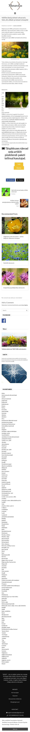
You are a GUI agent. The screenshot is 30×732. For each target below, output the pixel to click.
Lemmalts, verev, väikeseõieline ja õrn (11, 500)
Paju (3, 569)
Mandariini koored (6, 531)
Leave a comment (17, 25)
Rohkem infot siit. (14, 724)
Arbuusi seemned (6, 398)
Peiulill (3, 573)
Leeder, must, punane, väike (9, 496)
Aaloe (3, 393)
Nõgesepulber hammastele (9, 562)
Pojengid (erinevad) (7, 582)
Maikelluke (4, 527)
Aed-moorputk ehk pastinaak (9, 395)
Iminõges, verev (6, 433)
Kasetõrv (4, 458)
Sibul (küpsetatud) (6, 616)
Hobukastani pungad (7, 422)
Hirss (3, 418)
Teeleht (4, 633)
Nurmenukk (5, 558)
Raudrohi (4, 600)
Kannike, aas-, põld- (7, 449)
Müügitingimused (15, 702)
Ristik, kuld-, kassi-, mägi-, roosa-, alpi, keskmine (14, 605)
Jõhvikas (4, 442)
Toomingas (4, 634)
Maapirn (4, 520)
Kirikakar (4, 469)
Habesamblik (5, 411)
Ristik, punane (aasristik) (8, 604)
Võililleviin (4, 658)
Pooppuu (4, 584)
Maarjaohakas (5, 524)
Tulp (3, 640)
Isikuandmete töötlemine (15, 699)
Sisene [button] (18, 168)
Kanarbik (4, 447)
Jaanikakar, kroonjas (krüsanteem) (10, 437)
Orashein (4, 565)
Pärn (3, 593)
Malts (3, 529)
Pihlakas (4, 576)
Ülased (3, 663)
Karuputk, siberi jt (6, 453)
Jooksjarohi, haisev (6, 438)
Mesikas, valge (5, 536)
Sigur (3, 618)
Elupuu (3, 406)
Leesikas (4, 498)
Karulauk (4, 451)
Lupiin (3, 513)
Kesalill (3, 462)
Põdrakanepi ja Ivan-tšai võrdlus (10, 596)
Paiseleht (4, 567)
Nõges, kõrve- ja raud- (7, 560)
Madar (3, 525)
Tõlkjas (3, 642)
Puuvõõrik (4, 591)
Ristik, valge (5, 602)
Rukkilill (4, 607)
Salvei (3, 613)
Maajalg (4, 518)
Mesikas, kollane (6, 535)
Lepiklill (3, 502)
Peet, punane (5, 571)
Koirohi (3, 473)
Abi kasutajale (15, 692)
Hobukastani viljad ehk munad (9, 420)
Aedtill (3, 397)
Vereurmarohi (5, 649)
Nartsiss (4, 556)
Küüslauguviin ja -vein (7, 493)
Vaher (3, 647)
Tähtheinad (5, 643)
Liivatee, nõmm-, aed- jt (8, 506)
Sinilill (3, 620)
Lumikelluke (5, 509)
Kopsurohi (4, 476)
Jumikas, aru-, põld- (6, 440)
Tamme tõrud (5, 631)
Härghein (4, 429)
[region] (15, 725)
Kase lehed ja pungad (7, 455)
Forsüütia (4, 409)
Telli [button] (18, 164)
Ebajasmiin (4, 402)
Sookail (3, 623)
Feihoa (3, 408)
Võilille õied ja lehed (7, 654)
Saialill (3, 609)
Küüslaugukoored (6, 491)
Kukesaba (4, 480)
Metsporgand (5, 542)
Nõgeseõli (4, 564)
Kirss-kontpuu (5, 471)
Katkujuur (4, 460)
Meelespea (4, 533)
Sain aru (15, 729)
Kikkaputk (4, 467)
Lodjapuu (4, 507)
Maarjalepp (4, 522)
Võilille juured (5, 656)
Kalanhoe (4, 446)
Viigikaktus (4, 653)
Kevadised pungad (6, 464)
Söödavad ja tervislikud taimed (9, 629)
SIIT (13, 361)
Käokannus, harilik (6, 489)
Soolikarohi (4, 625)
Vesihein (4, 651)
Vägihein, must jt (6, 660)
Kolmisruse (5, 475)
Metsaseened (5, 538)
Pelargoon (4, 574)
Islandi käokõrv (5, 435)
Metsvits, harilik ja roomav (8, 545)
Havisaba (4, 413)
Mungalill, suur (5, 547)
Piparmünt (4, 578)
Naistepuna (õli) (6, 555)
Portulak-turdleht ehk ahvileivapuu (11, 585)
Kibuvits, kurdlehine (7, 466)
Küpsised (15, 695)
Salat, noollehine (6, 611)
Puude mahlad (5, 589)
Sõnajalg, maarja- (6, 627)
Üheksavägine (5, 662)
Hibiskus (4, 415)
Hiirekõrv (4, 417)
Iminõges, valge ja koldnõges (9, 431)
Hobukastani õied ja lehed (8, 424)
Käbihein (4, 487)
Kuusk (3, 486)
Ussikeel (4, 645)
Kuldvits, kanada (6, 482)
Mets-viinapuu (5, 544)
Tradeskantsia (5, 636)
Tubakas (4, 638)
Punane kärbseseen (7, 587)
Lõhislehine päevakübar (8, 516)
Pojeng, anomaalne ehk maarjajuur (10, 580)
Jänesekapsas (5, 444)
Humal (3, 428)
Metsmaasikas (5, 540)
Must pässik (5, 549)
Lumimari (4, 511)
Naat (3, 553)
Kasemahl (4, 457)
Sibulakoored (5, 614)
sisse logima (24, 305)
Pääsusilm (4, 598)
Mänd (3, 551)
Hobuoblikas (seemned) (8, 426)
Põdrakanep (5, 594)
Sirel (3, 622)
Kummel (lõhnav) (6, 484)
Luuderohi (4, 515)
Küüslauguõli (5, 495)
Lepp (3, 504)
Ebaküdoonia (5, 404)
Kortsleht (4, 478)
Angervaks (4, 400)
